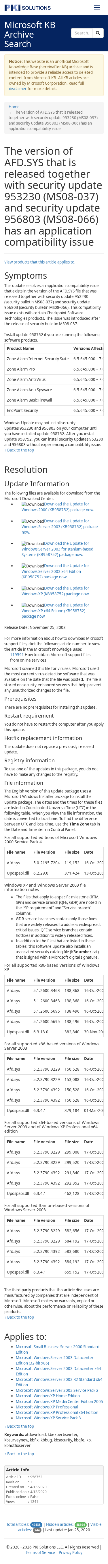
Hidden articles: (60, 1524)
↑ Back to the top (19, 450)
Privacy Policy (70, 1552)
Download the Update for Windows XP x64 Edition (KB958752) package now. (55, 610)
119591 (17, 654)
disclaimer (18, 88)
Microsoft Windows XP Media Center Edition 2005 (59, 1401)
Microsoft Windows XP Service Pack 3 (48, 1417)
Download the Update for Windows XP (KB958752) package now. (56, 591)
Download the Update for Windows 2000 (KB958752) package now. (58, 506)
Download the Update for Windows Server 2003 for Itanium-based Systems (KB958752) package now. (57, 549)
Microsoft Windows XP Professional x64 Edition (57, 1412)
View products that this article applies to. (39, 262)
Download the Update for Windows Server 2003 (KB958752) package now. (60, 526)
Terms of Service (40, 1552)
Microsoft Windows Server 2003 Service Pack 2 (57, 1390)
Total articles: (17, 1524)
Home (14, 106)
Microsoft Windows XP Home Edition (48, 1395)
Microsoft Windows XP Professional (47, 1407)
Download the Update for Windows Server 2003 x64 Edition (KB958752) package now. (55, 571)
